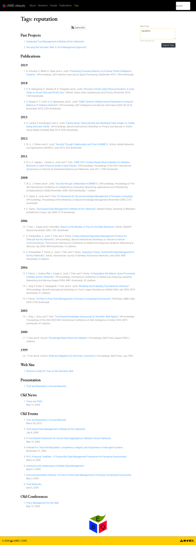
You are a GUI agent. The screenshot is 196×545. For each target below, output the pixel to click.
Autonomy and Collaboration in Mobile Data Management (55, 465)
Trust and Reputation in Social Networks (46, 386)
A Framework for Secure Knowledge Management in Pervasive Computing (94, 196)
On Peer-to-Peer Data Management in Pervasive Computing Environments (73, 298)
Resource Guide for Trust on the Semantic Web (49, 371)
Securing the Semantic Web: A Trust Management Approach (56, 47)
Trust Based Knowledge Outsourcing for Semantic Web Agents (86, 316)
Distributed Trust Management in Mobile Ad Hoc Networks (55, 41)
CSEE (24, 541)
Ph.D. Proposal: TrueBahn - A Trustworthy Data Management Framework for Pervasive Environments (76, 456)
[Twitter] (187, 541)
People (53, 5)
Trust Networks (33, 484)
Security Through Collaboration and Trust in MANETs (82, 144)
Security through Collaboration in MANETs (76, 183)
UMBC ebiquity (15, 5)
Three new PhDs (34, 401)
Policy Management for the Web (42, 503)
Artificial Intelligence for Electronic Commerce (72, 356)
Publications (65, 5)
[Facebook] (190, 541)
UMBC (16, 541)
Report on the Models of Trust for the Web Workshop (87, 226)
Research (43, 5)
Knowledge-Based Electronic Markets (68, 338)
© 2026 (6, 541)
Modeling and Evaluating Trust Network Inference (103, 286)
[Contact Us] (181, 541)
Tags (76, 5)
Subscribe (79, 27)
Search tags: (145, 26)
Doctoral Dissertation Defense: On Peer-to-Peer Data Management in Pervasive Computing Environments (78, 475)
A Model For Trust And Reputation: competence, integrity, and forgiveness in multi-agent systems (74, 447)
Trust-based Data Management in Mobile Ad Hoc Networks (66, 209)
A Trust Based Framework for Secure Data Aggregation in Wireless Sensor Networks (68, 438)
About (33, 5)
